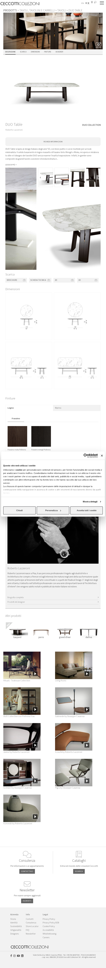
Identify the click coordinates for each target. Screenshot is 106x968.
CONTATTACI (27, 871)
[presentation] (41, 177)
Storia (13, 919)
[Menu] (101, 3)
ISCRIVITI (27, 901)
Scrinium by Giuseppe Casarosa (17, 787)
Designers (14, 933)
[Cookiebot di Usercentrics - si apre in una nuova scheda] (86, 456)
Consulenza (31, 922)
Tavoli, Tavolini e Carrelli (37, 10)
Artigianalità (15, 930)
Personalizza (51, 510)
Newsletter (31, 933)
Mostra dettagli (90, 501)
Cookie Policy (49, 926)
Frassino (16, 418)
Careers (46, 937)
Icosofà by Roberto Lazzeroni (68, 752)
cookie (19, 470)
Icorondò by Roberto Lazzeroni (17, 823)
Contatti (29, 919)
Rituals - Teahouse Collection (16, 680)
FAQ (27, 930)
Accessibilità (48, 930)
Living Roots (60, 680)
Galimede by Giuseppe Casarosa (69, 716)
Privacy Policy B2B (51, 922)
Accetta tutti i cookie (86, 510)
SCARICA (79, 871)
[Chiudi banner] (102, 456)
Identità (13, 922)
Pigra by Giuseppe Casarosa (67, 787)
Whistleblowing (49, 933)
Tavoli (61, 10)
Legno (11, 407)
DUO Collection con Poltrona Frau (19, 716)
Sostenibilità (16, 926)
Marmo (58, 407)
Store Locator (32, 926)
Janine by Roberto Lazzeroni (16, 752)
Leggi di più (10, 164)
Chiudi (19, 510)
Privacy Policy (49, 919)
